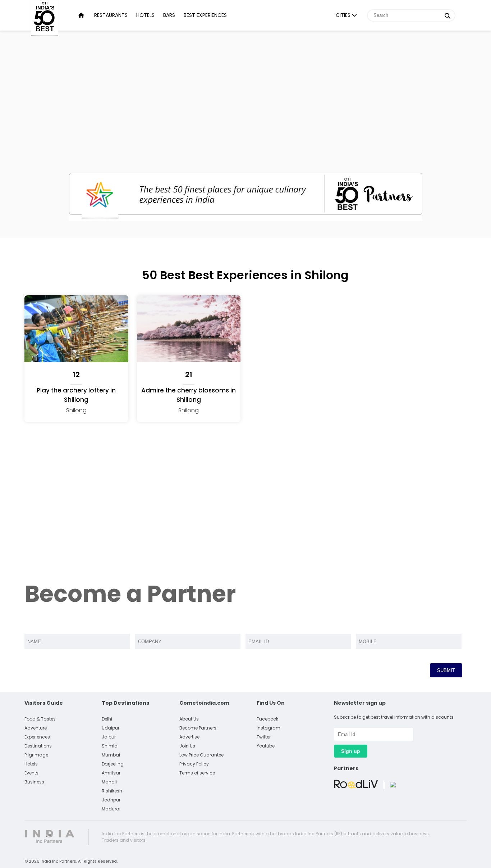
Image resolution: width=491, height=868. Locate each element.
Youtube (266, 746)
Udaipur (110, 728)
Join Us (187, 746)
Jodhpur (111, 800)
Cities (344, 15)
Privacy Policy (194, 764)
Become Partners (197, 728)
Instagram (268, 728)
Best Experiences (205, 15)
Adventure (35, 728)
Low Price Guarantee (201, 755)
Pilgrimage (36, 755)
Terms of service (197, 773)
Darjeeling (113, 764)
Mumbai (111, 755)
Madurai (111, 809)
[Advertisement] (245, 93)
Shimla (110, 746)
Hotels (145, 15)
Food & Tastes (40, 719)
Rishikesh (112, 791)
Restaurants (111, 15)
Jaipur (109, 737)
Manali (109, 782)
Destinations (38, 746)
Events (31, 773)
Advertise (189, 737)
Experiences (37, 737)
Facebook (267, 719)
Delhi (107, 719)
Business (34, 782)
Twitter (264, 737)
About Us (189, 719)
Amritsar (111, 773)
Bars (169, 15)
